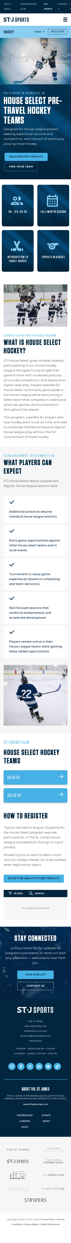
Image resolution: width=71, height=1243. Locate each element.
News (46, 1121)
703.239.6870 (35, 1041)
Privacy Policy (48, 1220)
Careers (24, 1121)
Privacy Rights (31, 1224)
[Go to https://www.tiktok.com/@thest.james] (57, 1066)
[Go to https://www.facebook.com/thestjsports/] (21, 1066)
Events (46, 1115)
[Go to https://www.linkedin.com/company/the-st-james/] (39, 1066)
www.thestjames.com (35, 1104)
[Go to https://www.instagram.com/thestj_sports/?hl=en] (11, 1066)
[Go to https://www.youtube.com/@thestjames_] (48, 1066)
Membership (25, 1115)
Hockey (9, 31)
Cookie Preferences (50, 1224)
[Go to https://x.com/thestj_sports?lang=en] (30, 1066)
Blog (24, 1127)
